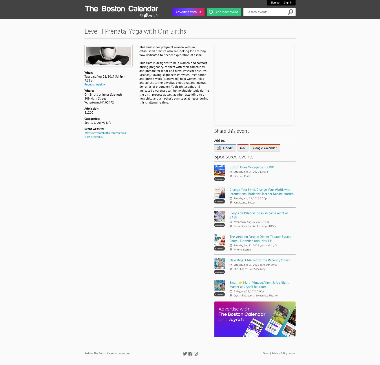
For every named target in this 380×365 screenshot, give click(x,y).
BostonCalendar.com (121, 8)
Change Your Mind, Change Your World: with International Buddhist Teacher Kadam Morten (262, 191)
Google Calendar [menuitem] (265, 148)
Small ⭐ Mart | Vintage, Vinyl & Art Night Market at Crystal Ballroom (259, 284)
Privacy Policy (279, 353)
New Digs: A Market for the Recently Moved (260, 260)
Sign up (275, 2)
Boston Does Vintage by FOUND (252, 167)
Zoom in (108, 55)
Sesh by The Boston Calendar (100, 353)
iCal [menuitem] (242, 148)
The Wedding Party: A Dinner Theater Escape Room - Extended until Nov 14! (260, 238)
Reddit (227, 148)
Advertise (124, 353)
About (292, 353)
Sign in (288, 2)
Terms (266, 353)
